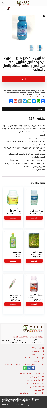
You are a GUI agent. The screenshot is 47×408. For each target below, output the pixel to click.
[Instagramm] (29, 368)
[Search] (3, 3)
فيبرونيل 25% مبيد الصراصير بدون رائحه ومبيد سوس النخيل (35, 297)
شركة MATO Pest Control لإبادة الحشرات (27, 337)
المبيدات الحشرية (34, 96)
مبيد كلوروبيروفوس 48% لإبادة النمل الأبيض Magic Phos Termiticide (35, 212)
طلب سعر (23, 79)
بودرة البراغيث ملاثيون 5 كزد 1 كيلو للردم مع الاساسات (37, 255)
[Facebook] (33, 368)
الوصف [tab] (40, 108)
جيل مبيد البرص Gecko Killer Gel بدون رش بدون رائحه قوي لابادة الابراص (15, 299)
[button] (44, 16)
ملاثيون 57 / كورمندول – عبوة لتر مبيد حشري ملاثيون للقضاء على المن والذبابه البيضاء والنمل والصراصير (20, 399)
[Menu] (44, 3)
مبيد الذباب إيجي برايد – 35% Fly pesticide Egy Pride (14, 211)
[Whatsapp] (25, 368)
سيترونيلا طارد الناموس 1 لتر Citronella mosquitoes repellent (16, 256)
